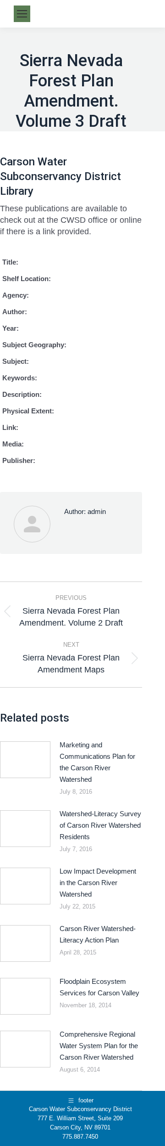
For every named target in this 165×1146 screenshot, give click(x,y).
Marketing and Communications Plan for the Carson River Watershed (97, 762)
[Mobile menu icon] (22, 14)
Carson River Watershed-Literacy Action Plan (98, 934)
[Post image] (25, 759)
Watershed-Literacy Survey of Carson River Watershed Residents (100, 825)
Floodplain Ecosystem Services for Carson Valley (99, 987)
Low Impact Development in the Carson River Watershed (98, 882)
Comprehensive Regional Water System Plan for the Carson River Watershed (99, 1045)
